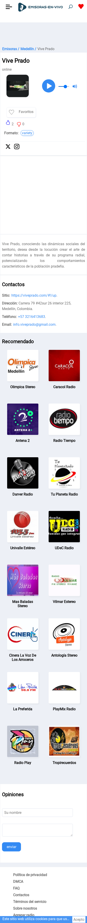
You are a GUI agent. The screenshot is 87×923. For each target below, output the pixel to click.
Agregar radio (23, 915)
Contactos (21, 895)
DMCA (18, 881)
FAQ (16, 888)
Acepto (78, 919)
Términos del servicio (29, 902)
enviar (11, 847)
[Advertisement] (43, 33)
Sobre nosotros (25, 908)
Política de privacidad (30, 875)
